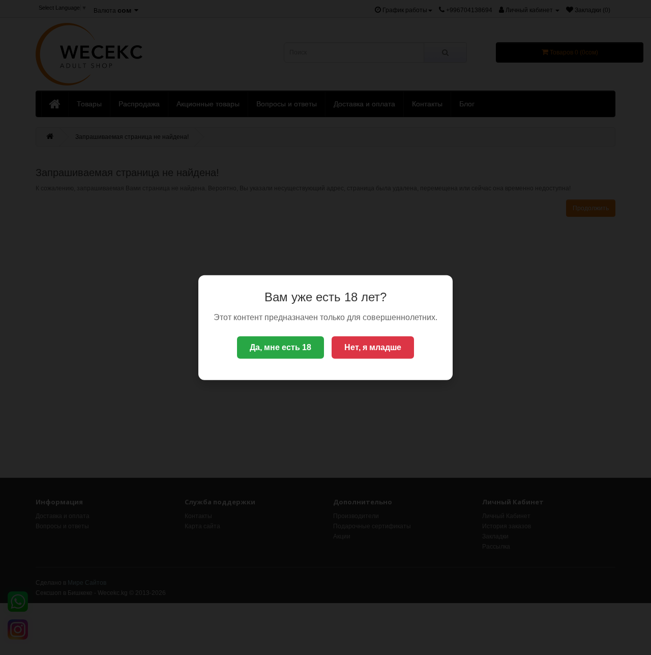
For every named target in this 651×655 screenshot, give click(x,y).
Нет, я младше (372, 347)
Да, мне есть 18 (280, 347)
